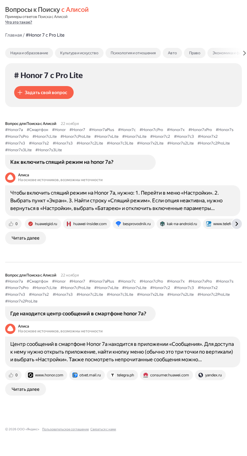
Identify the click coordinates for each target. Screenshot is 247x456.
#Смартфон (37, 129)
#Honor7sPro (17, 136)
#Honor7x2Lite (150, 143)
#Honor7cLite (44, 136)
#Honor (59, 129)
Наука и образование (29, 53)
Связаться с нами (103, 429)
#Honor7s (224, 129)
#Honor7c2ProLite (213, 143)
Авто (172, 53)
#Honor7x (176, 129)
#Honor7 (77, 129)
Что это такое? (18, 22)
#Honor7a (14, 129)
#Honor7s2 (39, 143)
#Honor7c (127, 129)
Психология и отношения (133, 53)
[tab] (43, 53)
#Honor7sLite (134, 136)
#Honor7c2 (160, 136)
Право (194, 53)
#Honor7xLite (106, 136)
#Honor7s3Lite (48, 150)
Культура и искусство (79, 53)
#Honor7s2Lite (180, 143)
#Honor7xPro (200, 129)
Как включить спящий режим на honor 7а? (62, 162)
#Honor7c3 (184, 136)
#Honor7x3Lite (18, 150)
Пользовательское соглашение (65, 429)
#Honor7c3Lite (120, 143)
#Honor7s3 (63, 143)
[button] (44, 92)
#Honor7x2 (208, 136)
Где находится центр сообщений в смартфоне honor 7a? (78, 314)
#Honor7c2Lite (90, 143)
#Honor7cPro (151, 129)
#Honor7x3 (15, 143)
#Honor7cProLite (75, 136)
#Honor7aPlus (101, 129)
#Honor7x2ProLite (21, 301)
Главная (13, 35)
